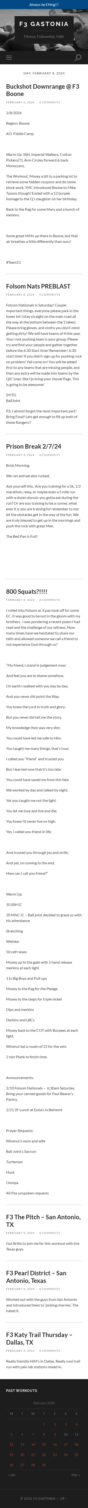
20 (22, 1455)
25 (76, 1455)
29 (44, 1465)
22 (44, 1455)
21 (33, 1455)
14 (33, 1444)
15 (44, 1444)
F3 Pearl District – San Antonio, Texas (36, 1276)
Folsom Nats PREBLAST (38, 286)
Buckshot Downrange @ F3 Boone (42, 90)
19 (11, 1455)
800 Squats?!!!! (26, 591)
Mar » (76, 1475)
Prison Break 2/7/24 (33, 446)
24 (66, 1455)
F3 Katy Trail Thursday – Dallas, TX (39, 1338)
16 (55, 1444)
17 (66, 1444)
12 (11, 1444)
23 (55, 1455)
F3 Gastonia (44, 23)
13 (22, 1444)
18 (76, 1444)
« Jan (11, 1475)
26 (11, 1465)
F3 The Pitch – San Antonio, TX (43, 1220)
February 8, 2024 (20, 102)
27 (22, 1465)
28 (33, 1465)
